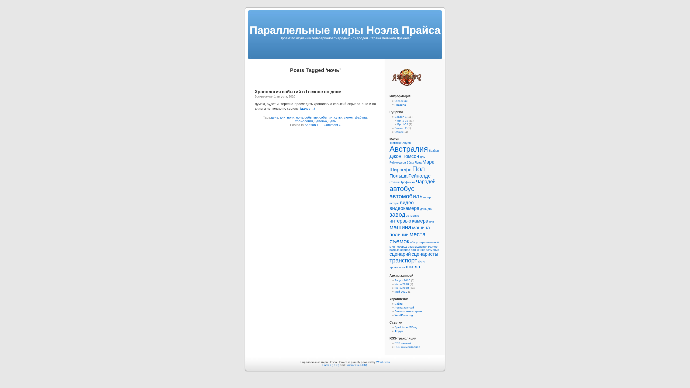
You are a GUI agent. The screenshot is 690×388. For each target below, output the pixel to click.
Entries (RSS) (330, 364)
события (326, 117)
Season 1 (312, 125)
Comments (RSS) (356, 364)
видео (407, 202)
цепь (332, 121)
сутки (338, 117)
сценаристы (425, 254)
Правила (400, 104)
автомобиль (405, 196)
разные (394, 249)
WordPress (383, 362)
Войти (399, 303)
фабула (361, 117)
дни (282, 117)
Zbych (406, 142)
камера (420, 221)
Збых (410, 162)
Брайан (434, 150)
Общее (399, 131)
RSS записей (403, 343)
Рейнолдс (419, 176)
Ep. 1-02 (402, 124)
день (274, 117)
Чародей (426, 181)
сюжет (348, 117)
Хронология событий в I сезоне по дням (298, 91)
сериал (405, 249)
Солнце (394, 182)
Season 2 (401, 128)
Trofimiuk (395, 142)
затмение (412, 215)
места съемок (407, 238)
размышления (417, 246)
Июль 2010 (402, 284)
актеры (394, 203)
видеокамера (404, 208)
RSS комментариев (407, 346)
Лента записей (404, 307)
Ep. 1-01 (402, 120)
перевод (401, 246)
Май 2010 (401, 291)
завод (397, 214)
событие (311, 117)
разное (432, 246)
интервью (400, 221)
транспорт (403, 260)
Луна (418, 162)
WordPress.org (404, 315)
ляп (431, 221)
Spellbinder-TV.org (406, 327)
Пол (418, 169)
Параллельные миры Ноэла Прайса (345, 30)
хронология (304, 121)
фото (421, 261)
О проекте (401, 100)
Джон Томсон (404, 156)
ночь (299, 117)
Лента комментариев (408, 311)
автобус (402, 189)
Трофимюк (408, 182)
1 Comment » (331, 125)
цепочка (321, 121)
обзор (414, 242)
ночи (290, 117)
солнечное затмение (425, 249)
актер (427, 197)
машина (400, 227)
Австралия (408, 148)
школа (413, 266)
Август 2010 (402, 280)
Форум (399, 331)
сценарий (400, 254)
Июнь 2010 (402, 287)
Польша (398, 176)
